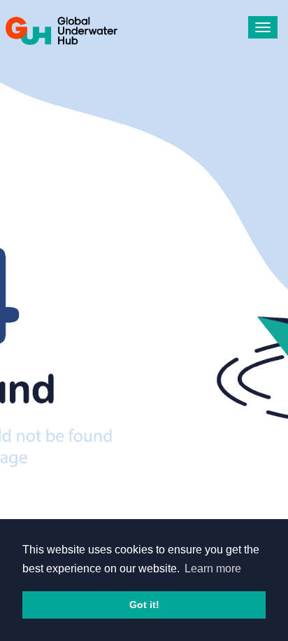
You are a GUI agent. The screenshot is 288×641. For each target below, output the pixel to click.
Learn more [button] (213, 568)
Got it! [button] (144, 604)
